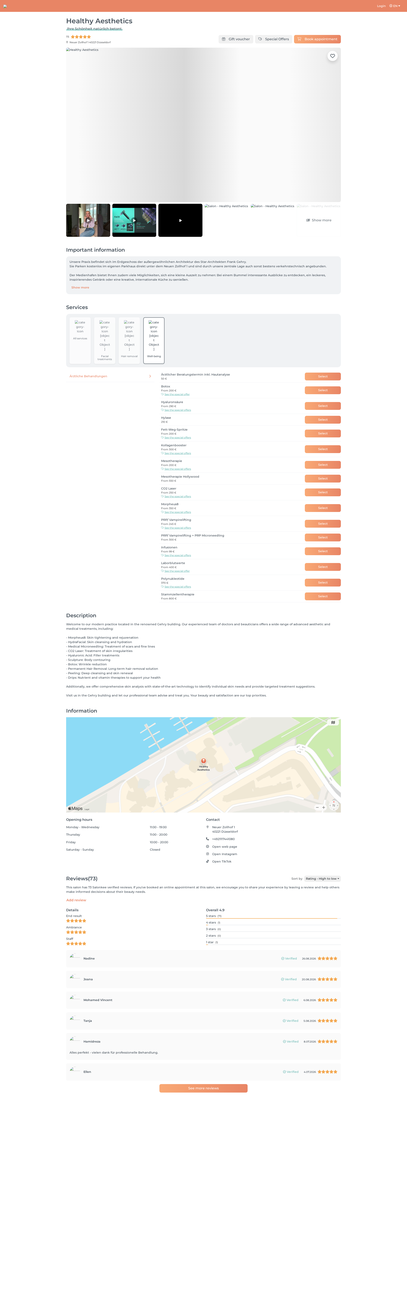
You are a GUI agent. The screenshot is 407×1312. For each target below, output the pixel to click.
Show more (80, 287)
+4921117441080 (223, 839)
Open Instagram (224, 854)
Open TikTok (221, 861)
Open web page (224, 847)
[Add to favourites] (333, 56)
